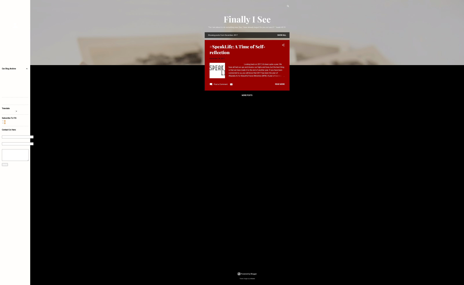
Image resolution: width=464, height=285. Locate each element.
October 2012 (9, 82)
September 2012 (11, 78)
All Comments (11, 123)
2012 (4, 73)
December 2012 (11, 90)
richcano (252, 278)
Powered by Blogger (248, 274)
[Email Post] (231, 85)
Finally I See (247, 19)
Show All (281, 35)
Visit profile (15, 41)
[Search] (288, 6)
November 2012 (11, 86)
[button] (283, 45)
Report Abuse (8, 101)
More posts (247, 95)
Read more (280, 84)
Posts (8, 121)
